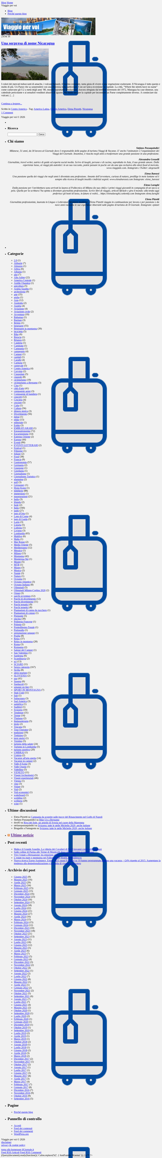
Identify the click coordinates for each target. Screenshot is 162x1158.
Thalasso (18, 718)
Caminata (18, 345)
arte (16, 294)
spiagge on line (21, 687)
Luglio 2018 (20, 1047)
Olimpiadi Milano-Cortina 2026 (30, 590)
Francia (17, 459)
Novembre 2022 (22, 965)
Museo (17, 567)
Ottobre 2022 (20, 967)
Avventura (19, 314)
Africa (17, 269)
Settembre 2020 (22, 1013)
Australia (18, 303)
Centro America (19, 109)
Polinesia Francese (23, 621)
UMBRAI (19, 752)
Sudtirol (18, 707)
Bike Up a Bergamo (49, 819)
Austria (17, 306)
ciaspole (18, 377)
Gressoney (19, 485)
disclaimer (6, 1142)
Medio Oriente (21, 544)
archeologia (19, 291)
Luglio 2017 (20, 1070)
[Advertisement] (31, 228)
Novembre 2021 (22, 990)
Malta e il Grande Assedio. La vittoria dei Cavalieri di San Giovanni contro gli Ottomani (58, 849)
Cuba (16, 405)
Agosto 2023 (20, 939)
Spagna (17, 681)
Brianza (18, 340)
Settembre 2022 (22, 970)
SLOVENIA (20, 675)
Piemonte (18, 616)
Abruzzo (18, 266)
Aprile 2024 (20, 916)
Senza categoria (22, 667)
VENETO (19, 772)
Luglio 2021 (20, 1002)
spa (15, 678)
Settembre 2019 (22, 1030)
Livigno (18, 530)
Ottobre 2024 (20, 899)
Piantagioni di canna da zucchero (30, 610)
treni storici (19, 738)
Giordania (19, 470)
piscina (17, 618)
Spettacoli (19, 684)
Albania (18, 271)
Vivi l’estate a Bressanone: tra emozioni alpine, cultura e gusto (45, 854)
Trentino (18, 741)
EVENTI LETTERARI (26, 445)
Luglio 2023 (20, 942)
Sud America (20, 701)
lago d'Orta (19, 513)
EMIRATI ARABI (23, 428)
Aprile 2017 (20, 1078)
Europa (17, 439)
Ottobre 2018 (20, 1041)
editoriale (18, 422)
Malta (17, 539)
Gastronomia (20, 462)
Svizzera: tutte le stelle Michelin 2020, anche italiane (64, 825)
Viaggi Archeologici (24, 775)
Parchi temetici (21, 607)
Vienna (17, 781)
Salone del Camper (23, 650)
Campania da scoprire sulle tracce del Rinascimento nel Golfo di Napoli (66, 817)
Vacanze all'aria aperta (25, 758)
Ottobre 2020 (20, 1010)
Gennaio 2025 (21, 891)
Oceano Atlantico (22, 581)
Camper (18, 354)
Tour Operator (21, 729)
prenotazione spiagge (24, 633)
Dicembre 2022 (21, 962)
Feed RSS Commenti (30, 1152)
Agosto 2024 (20, 905)
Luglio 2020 (20, 1016)
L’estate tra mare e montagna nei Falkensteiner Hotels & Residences (48, 857)
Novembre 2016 (22, 1093)
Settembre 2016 (22, 1098)
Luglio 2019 (20, 1033)
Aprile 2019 (20, 1036)
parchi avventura (22, 596)
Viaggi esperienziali (24, 778)
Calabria (18, 342)
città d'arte (19, 388)
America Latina (41, 109)
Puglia (17, 635)
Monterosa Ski (21, 559)
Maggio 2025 (20, 879)
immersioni (19, 493)
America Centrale (22, 280)
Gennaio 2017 (21, 1087)
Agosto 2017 (20, 1067)
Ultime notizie (22, 835)
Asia (16, 300)
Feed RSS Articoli (10, 1152)
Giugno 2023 (20, 945)
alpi (16, 274)
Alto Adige (19, 277)
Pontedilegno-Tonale (24, 627)
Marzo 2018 (20, 1056)
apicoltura (19, 286)
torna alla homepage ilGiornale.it (17, 1149)
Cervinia (18, 371)
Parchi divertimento (23, 601)
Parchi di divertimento (25, 598)
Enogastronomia (22, 431)
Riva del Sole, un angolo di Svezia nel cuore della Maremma (54, 822)
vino (16, 783)
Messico (18, 550)
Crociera (18, 399)
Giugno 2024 (20, 911)
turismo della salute (23, 744)
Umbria (18, 755)
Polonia (18, 624)
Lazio (17, 522)
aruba (16, 297)
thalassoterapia (21, 721)
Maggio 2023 (20, 948)
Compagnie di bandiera (25, 394)
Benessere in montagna (25, 328)
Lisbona (18, 527)
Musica (17, 570)
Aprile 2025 (20, 882)
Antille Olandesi (22, 283)
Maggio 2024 (20, 913)
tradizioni (18, 732)
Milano (17, 553)
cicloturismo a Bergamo (26, 382)
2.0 (15, 260)
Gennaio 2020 (21, 1022)
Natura (17, 576)
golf (16, 482)
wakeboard (19, 795)
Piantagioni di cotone (24, 613)
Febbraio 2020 (21, 1019)
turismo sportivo (22, 749)
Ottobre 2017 (20, 1064)
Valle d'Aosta (20, 763)
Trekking (18, 735)
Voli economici (21, 792)
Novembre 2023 (22, 930)
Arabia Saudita (21, 288)
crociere (18, 402)
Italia (16, 507)
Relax (17, 638)
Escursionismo (21, 434)
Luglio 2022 (20, 976)
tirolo (16, 724)
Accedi (17, 1125)
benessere (19, 325)
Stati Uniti (19, 692)
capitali (17, 357)
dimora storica (21, 411)
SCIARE (18, 664)
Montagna (19, 556)
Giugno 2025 (20, 876)
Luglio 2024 (20, 908)
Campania (19, 348)
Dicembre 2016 (21, 1090)
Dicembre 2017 (21, 1058)
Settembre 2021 (22, 996)
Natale (17, 573)
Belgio (17, 323)
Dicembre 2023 (21, 928)
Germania (19, 465)
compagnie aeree (22, 391)
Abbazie (18, 263)
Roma (17, 644)
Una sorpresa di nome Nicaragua (28, 43)
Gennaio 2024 (21, 925)
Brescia (17, 337)
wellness (18, 800)
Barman (18, 320)
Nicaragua (87, 109)
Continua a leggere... (11, 103)
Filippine (18, 451)
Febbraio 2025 (21, 888)
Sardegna (18, 655)
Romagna (19, 647)
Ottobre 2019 (20, 1027)
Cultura (17, 408)
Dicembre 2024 (21, 894)
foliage (17, 453)
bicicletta (18, 331)
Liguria (17, 525)
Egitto (17, 425)
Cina (16, 385)
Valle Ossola (20, 766)
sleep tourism (20, 672)
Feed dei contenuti (23, 1128)
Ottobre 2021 (20, 993)
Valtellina (18, 769)
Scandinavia (20, 658)
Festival (18, 448)
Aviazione (19, 308)
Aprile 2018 (20, 1053)
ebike (16, 419)
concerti (18, 397)
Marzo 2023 (20, 953)
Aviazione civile (22, 311)
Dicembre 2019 (21, 1024)
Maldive (18, 536)
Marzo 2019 (20, 1039)
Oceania (18, 579)
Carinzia (18, 362)
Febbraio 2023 (21, 956)
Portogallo (19, 630)
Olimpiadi (19, 587)
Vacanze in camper (23, 761)
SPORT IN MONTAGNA (27, 690)
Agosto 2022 (20, 973)
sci (15, 661)
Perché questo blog (17, 13)
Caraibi (17, 360)
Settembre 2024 (22, 902)
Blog (10, 10)
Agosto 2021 (20, 999)
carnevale (18, 365)
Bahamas (18, 317)
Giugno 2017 (20, 1073)
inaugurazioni (21, 496)
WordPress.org (21, 1134)
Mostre (17, 562)
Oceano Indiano (22, 584)
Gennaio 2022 (21, 987)
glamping (18, 479)
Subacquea (19, 698)
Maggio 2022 (20, 982)
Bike (16, 334)
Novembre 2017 (22, 1061)
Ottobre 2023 (20, 933)
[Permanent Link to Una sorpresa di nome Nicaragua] (25, 79)
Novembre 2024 (22, 896)
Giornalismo (20, 473)
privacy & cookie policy (13, 1145)
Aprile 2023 (20, 950)
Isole (16, 505)
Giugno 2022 (20, 979)
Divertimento (20, 414)
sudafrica (18, 704)
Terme (17, 715)
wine (16, 803)
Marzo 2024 (20, 919)
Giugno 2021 (20, 1004)
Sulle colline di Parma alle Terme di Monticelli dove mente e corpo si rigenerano (54, 852)
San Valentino (21, 653)
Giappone (19, 468)
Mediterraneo (20, 547)
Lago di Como (21, 516)
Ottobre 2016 (20, 1095)
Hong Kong (20, 488)
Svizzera (18, 709)
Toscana (18, 726)
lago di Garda (21, 519)
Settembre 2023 (22, 936)
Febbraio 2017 (21, 1084)
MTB (16, 564)
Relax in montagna (23, 641)
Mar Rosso (19, 542)
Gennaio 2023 (21, 959)
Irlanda (17, 502)
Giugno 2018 (20, 1050)
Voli (16, 789)
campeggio (19, 351)
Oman (17, 593)
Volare (17, 786)
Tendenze (19, 712)
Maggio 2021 (20, 1007)
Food (16, 456)
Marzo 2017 (20, 1081)
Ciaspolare (19, 374)
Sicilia (17, 670)
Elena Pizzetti (74, 109)
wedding (18, 798)
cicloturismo (20, 379)
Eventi (17, 442)
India (16, 499)
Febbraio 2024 (21, 922)
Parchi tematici (21, 604)
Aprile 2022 (20, 985)
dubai (16, 416)
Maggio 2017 (20, 1076)
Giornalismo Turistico (25, 476)
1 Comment (7, 112)
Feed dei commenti (23, 1131)
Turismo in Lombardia (25, 746)
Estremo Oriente (22, 436)
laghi (16, 510)
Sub (16, 695)
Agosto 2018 (20, 1044)
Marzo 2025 (20, 885)
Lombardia (19, 533)
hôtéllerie (18, 490)
